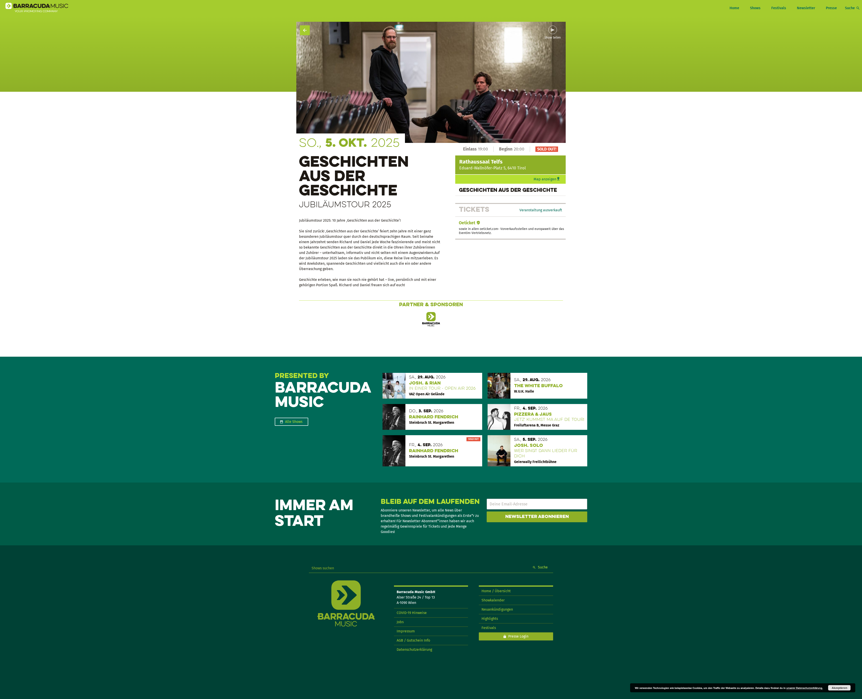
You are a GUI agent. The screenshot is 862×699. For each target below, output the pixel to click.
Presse (831, 8)
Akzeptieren (839, 688)
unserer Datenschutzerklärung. (804, 688)
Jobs (400, 622)
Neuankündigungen (497, 609)
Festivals (778, 8)
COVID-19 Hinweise (412, 613)
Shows (755, 8)
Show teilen (553, 37)
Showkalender (493, 600)
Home (734, 8)
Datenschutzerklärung (414, 649)
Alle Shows (293, 421)
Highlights (490, 618)
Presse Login (518, 636)
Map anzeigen (545, 179)
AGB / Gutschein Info (413, 640)
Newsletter (806, 8)
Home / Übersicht (496, 591)
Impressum (406, 631)
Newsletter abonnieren (537, 516)
